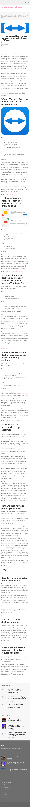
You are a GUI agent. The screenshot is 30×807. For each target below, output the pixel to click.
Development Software (7, 785)
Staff (4, 45)
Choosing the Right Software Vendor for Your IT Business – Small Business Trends (16, 706)
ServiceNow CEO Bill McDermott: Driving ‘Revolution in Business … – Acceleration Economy (17, 734)
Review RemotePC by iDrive (13, 421)
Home (2, 15)
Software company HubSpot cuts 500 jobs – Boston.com (17, 719)
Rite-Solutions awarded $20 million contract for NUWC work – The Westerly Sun (17, 691)
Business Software (16, 15)
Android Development (7, 780)
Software (7, 15)
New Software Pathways (11, 7)
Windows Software (6, 797)
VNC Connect (23, 394)
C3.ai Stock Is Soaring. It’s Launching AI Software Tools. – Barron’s (16, 726)
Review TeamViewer (12, 194)
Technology (4, 794)
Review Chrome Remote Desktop (15, 272)
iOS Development (6, 790)
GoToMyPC (15, 397)
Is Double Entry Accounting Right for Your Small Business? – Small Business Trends (17, 698)
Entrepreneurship (6, 787)
